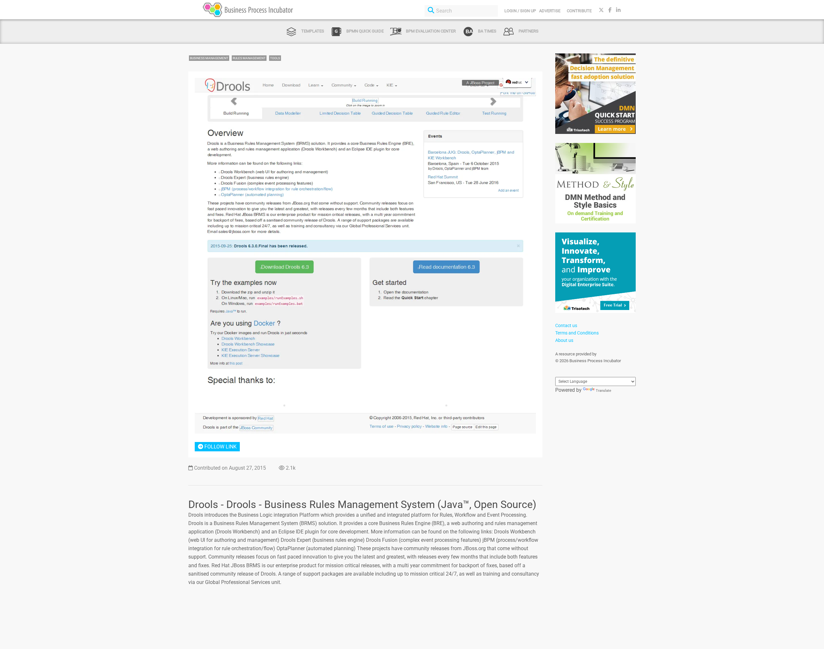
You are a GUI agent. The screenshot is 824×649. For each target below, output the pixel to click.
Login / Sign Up (520, 10)
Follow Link (220, 447)
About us (564, 340)
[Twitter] (601, 10)
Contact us (566, 325)
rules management (249, 58)
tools (275, 58)
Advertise (549, 10)
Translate (603, 391)
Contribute (579, 10)
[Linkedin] (618, 10)
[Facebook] (610, 10)
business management (209, 58)
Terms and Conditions (577, 332)
